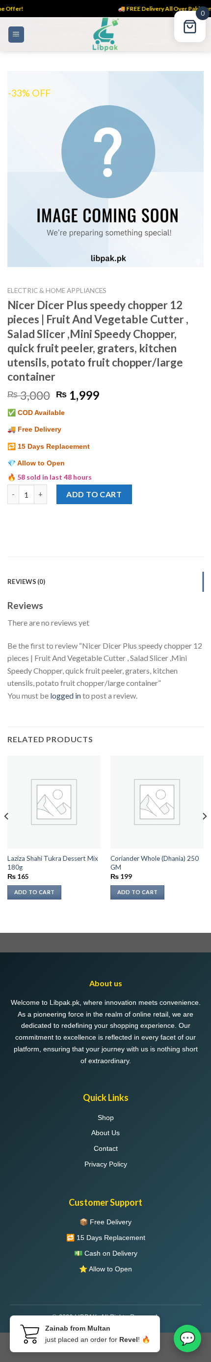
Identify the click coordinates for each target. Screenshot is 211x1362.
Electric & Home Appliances (56, 290)
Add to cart (94, 494)
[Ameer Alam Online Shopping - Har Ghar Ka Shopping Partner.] (105, 34)
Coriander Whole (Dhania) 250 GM (154, 862)
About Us (105, 1133)
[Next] (204, 836)
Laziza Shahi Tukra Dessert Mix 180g (52, 862)
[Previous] (7, 836)
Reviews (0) (26, 581)
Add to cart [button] (34, 892)
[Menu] (16, 34)
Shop (106, 1117)
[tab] (105, 581)
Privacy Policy (105, 1164)
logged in (65, 695)
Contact (106, 1148)
